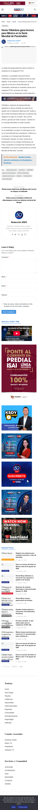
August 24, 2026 (21, 560)
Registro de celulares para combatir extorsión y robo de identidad (26, 555)
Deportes (8, 709)
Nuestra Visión (11, 740)
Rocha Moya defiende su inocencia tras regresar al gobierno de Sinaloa (25, 578)
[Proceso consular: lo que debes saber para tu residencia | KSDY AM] (8, 624)
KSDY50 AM (5, 627)
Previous (7, 666)
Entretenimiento (11, 716)
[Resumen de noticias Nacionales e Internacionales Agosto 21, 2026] (8, 590)
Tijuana (8, 696)
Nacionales (9, 703)
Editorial (8, 723)
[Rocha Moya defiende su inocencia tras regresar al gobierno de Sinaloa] (8, 579)
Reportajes (9, 719)
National (5, 571)
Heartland (9, 747)
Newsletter (9, 777)
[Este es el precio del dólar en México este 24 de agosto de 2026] (8, 567)
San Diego (9, 693)
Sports (5, 26)
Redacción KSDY (14, 40)
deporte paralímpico (9, 173)
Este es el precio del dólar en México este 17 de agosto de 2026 (26, 657)
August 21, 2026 (21, 582)
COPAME (30, 170)
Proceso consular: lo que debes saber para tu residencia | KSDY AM (24, 623)
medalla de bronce (9, 176)
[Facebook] (12, 234)
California (8, 699)
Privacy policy (22, 807)
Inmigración (6, 616)
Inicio (7, 689)
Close (13, 807)
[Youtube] (22, 234)
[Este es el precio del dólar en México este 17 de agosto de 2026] (8, 658)
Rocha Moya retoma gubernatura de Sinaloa (24, 599)
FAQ (6, 774)
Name (4, 277)
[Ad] (19, 3)
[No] (35, 803)
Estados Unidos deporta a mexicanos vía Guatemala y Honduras (25, 611)
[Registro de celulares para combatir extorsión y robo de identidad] (8, 556)
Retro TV (8, 743)
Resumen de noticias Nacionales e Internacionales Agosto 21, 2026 (26, 589)
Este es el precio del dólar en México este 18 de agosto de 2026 (26, 645)
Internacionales (11, 706)
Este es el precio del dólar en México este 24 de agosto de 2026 (26, 566)
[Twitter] (15, 234)
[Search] (34, 9)
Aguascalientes (12, 170)
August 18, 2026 (21, 650)
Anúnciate (9, 767)
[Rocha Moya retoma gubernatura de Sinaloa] (8, 601)
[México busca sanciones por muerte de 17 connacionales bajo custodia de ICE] (8, 635)
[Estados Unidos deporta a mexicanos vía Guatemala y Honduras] (8, 612)
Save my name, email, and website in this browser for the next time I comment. (18, 305)
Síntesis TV (9, 750)
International (7, 593)
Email (4, 286)
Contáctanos (10, 770)
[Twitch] (25, 234)
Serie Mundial (7, 179)
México (19, 176)
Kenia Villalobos (23, 173)
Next (14, 666)
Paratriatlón (27, 176)
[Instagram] (19, 234)
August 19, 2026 (21, 639)
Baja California (7, 559)
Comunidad (9, 713)
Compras (8, 780)
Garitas (8, 784)
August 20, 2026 (21, 616)
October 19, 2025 (13, 43)
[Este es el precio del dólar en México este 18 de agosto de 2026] (8, 646)
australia (22, 170)
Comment (6, 257)
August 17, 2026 (21, 661)
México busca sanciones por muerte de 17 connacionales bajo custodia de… (26, 634)
